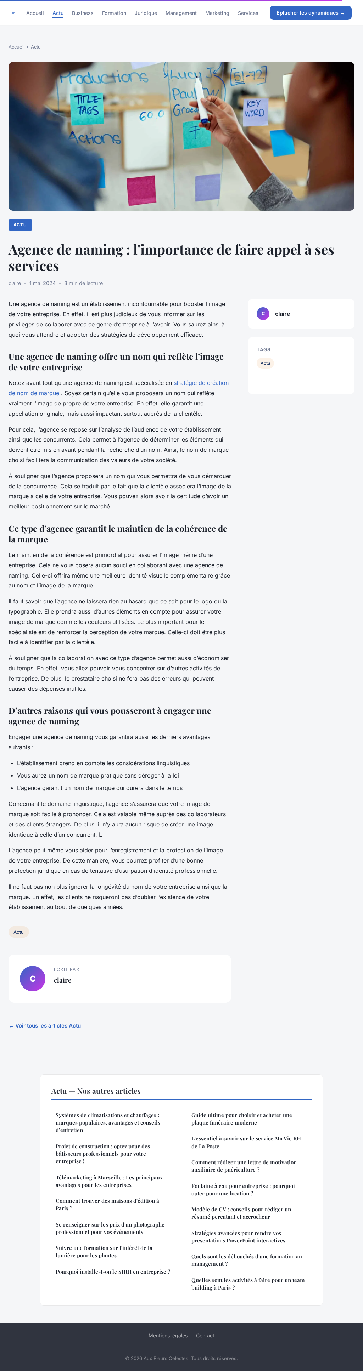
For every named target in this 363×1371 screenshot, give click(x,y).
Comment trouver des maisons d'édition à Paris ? (107, 1204)
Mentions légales (168, 1335)
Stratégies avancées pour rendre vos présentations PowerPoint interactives (238, 1236)
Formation (114, 13)
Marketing (217, 13)
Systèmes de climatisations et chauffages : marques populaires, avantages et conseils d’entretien (108, 1122)
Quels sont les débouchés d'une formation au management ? (246, 1260)
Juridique (146, 13)
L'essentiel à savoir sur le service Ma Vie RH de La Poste (246, 1142)
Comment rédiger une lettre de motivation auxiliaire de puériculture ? (244, 1166)
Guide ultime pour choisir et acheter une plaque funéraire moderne (241, 1118)
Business (83, 13)
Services (248, 13)
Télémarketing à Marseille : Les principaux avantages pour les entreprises (109, 1181)
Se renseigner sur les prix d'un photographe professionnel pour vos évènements (110, 1228)
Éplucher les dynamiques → (311, 13)
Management (181, 13)
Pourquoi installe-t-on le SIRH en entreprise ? (113, 1271)
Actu (57, 13)
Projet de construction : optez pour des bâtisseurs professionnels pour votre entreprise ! (103, 1154)
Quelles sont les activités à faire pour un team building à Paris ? (248, 1283)
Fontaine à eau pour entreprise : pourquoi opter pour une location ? (243, 1189)
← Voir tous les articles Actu (45, 1025)
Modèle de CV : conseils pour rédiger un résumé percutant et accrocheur (241, 1213)
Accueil (35, 13)
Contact (205, 1335)
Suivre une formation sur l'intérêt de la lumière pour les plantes (104, 1251)
